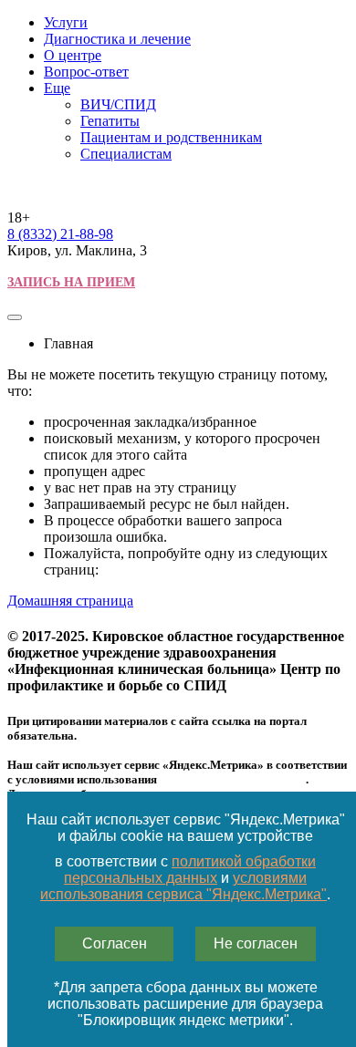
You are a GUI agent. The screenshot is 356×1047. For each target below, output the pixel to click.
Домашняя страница (70, 600)
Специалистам (126, 153)
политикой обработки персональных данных (190, 870)
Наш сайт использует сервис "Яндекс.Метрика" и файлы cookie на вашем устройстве (185, 828)
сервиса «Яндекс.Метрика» (233, 779)
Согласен (114, 943)
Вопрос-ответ (86, 71)
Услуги (66, 22)
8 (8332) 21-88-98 (60, 234)
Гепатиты (110, 121)
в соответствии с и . (185, 878)
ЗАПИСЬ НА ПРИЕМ (71, 282)
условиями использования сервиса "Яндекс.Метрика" (183, 886)
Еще (57, 88)
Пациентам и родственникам (171, 137)
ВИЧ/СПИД (118, 104)
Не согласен (256, 943)
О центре (72, 55)
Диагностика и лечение (117, 39)
